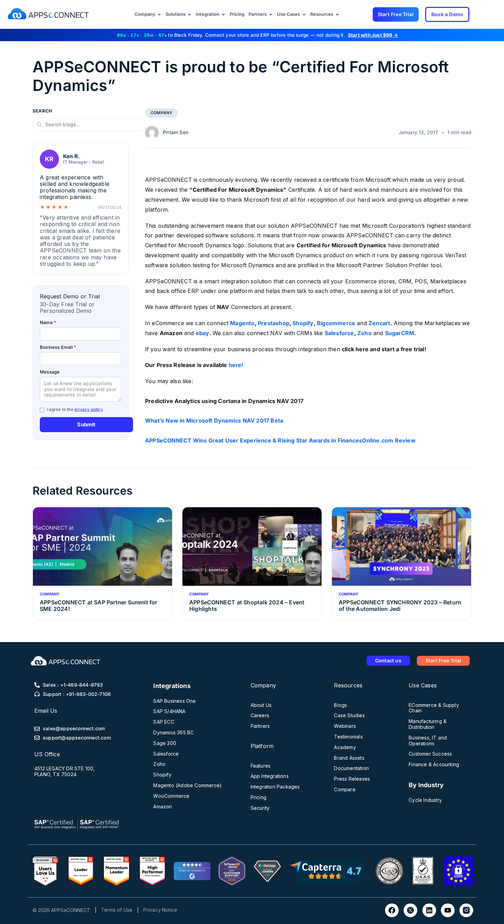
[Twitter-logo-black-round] (410, 910)
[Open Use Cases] (304, 14)
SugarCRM (400, 333)
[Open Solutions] (189, 14)
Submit (86, 424)
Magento (242, 323)
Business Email (58, 347)
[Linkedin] (429, 910)
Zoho (364, 333)
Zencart (379, 323)
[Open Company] (159, 14)
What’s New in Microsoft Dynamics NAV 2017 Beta (214, 420)
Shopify (302, 323)
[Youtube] (448, 910)
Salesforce (339, 333)
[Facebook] (392, 910)
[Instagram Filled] (466, 910)
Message (50, 372)
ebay (202, 333)
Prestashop (273, 323)
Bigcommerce (336, 323)
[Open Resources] (337, 14)
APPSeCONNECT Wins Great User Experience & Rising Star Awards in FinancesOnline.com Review (280, 440)
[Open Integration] (223, 14)
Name (48, 322)
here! (236, 365)
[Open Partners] (270, 14)
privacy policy (88, 409)
